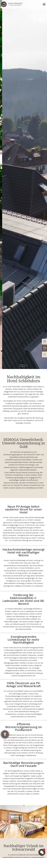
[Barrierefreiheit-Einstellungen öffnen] (5, 734)
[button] (44, 4)
